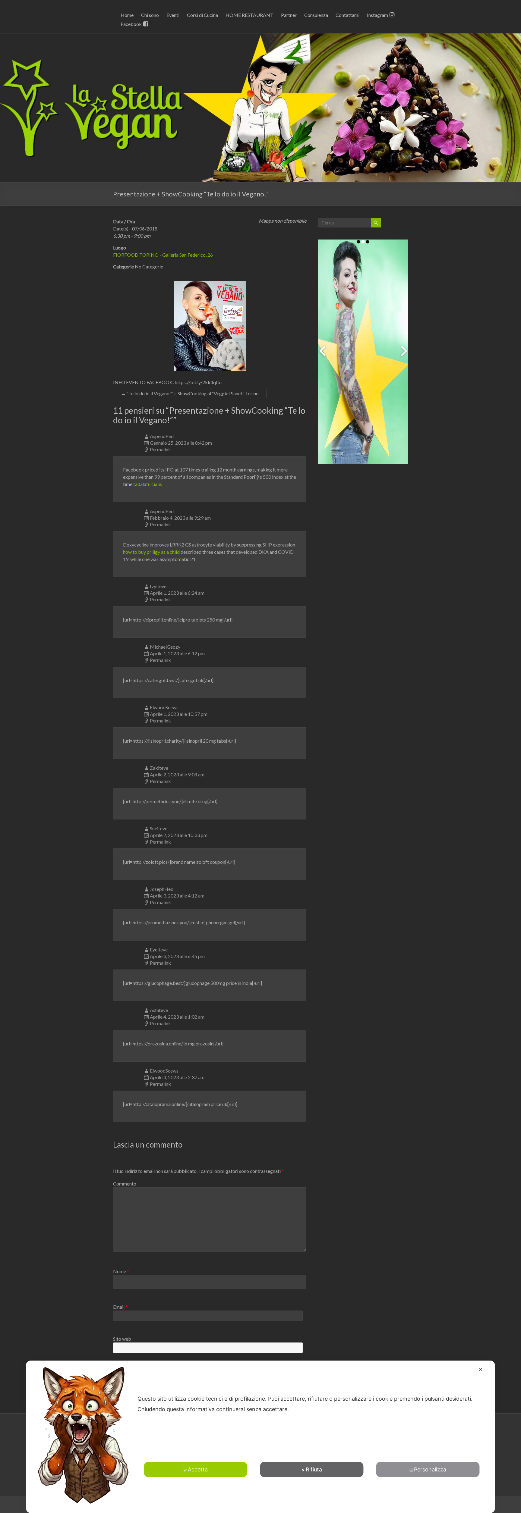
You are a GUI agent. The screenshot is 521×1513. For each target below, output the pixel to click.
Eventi (172, 15)
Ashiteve (159, 1010)
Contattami (347, 15)
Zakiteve (159, 768)
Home (127, 15)
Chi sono (150, 15)
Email (120, 1307)
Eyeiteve (159, 949)
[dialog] (260, 1437)
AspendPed (162, 436)
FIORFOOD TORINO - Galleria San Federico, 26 (163, 255)
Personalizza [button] (430, 1469)
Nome (121, 1271)
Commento (124, 1183)
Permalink (160, 449)
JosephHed (161, 889)
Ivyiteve (158, 586)
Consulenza (316, 15)
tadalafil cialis (147, 484)
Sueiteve (158, 828)
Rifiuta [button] (314, 1469)
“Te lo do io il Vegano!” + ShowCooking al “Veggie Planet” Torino (190, 393)
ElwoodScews (164, 707)
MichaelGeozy (165, 647)
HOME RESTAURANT (249, 15)
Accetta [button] (198, 1469)
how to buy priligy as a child (151, 552)
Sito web (122, 1339)
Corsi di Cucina (202, 15)
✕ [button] (480, 1369)
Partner (289, 15)
